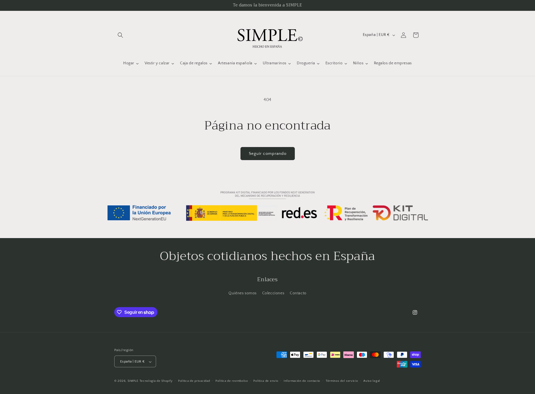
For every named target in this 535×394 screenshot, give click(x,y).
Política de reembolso (231, 381)
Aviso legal (371, 381)
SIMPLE (133, 381)
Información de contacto (302, 381)
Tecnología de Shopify (156, 381)
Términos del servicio (342, 381)
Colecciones (273, 293)
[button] (120, 35)
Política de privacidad (194, 381)
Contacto (298, 293)
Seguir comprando (267, 153)
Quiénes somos (242, 293)
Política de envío (265, 381)
